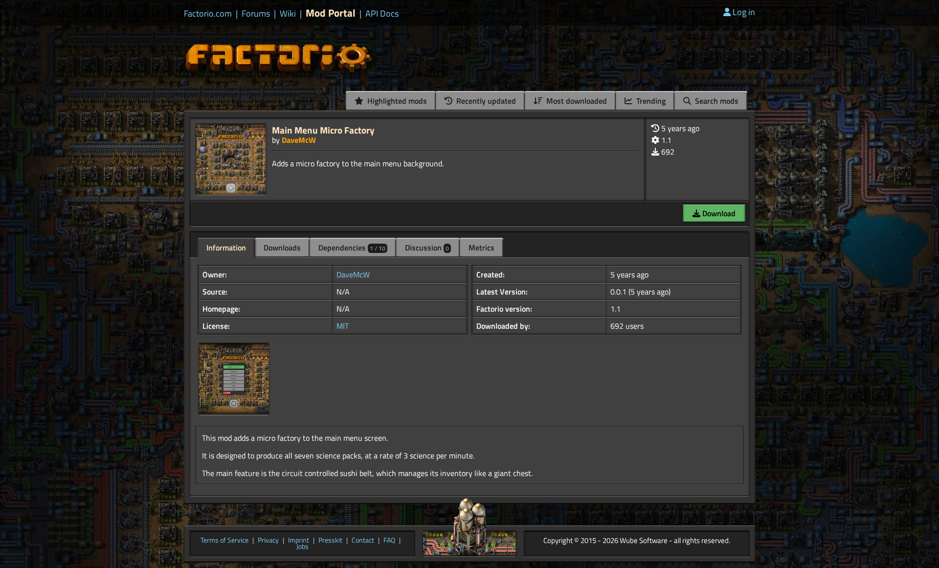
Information (226, 247)
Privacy (268, 540)
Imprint (298, 540)
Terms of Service (224, 540)
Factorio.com (208, 13)
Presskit (330, 540)
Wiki (288, 13)
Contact (363, 540)
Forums (256, 13)
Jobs (302, 547)
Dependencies (351, 247)
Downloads (282, 247)
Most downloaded (575, 101)
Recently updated (485, 101)
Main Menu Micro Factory (323, 130)
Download (718, 213)
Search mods (715, 101)
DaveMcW (299, 140)
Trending (650, 101)
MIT (342, 326)
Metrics (481, 247)
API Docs (382, 13)
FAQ (389, 540)
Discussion (427, 247)
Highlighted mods (396, 101)
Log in (744, 12)
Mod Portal (331, 13)
